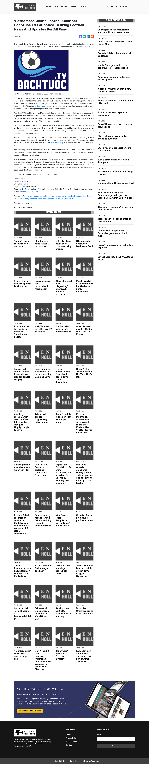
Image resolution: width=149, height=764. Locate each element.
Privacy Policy (71, 738)
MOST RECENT (60, 7)
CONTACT (84, 7)
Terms (68, 735)
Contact (69, 745)
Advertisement (72, 742)
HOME (48, 7)
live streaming (57, 143)
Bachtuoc (41, 106)
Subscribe (116, 746)
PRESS (73, 7)
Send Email (23, 184)
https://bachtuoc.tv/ (29, 192)
